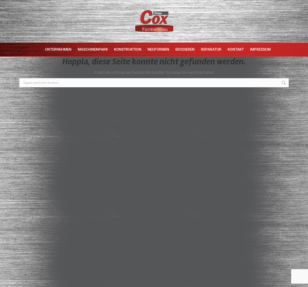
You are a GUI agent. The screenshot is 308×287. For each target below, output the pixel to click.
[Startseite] (38, 49)
